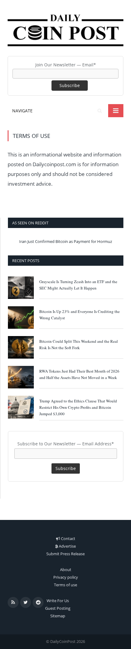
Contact (68, 538)
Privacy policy (65, 577)
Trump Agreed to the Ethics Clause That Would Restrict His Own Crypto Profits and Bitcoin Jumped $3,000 (78, 407)
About (65, 569)
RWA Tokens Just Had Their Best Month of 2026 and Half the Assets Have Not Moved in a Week (79, 374)
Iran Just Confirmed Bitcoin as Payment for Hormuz (65, 241)
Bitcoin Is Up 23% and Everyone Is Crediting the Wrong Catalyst (79, 315)
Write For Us (58, 600)
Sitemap (57, 616)
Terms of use (65, 585)
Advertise (67, 546)
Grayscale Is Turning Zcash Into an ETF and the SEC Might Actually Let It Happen (78, 285)
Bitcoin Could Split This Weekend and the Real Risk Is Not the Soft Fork (78, 344)
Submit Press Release (65, 553)
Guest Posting (57, 608)
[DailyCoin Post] (65, 29)
